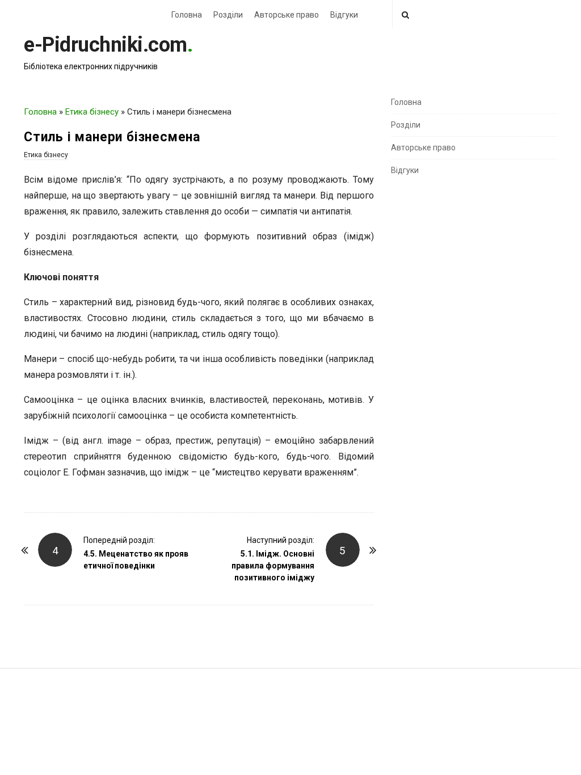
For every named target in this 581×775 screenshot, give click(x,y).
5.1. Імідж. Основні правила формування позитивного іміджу (272, 565)
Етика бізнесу (92, 112)
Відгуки (344, 14)
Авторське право (286, 14)
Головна (186, 14)
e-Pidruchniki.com (105, 45)
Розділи (228, 14)
